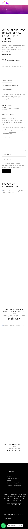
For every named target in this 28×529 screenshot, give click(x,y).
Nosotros (9, 476)
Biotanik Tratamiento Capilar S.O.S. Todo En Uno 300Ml (14, 311)
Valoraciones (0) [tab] (8, 90)
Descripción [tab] (7, 80)
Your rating (5, 133)
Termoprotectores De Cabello (16, 315)
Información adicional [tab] (10, 85)
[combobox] (14, 518)
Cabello (13, 66)
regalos (9, 480)
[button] (3, 525)
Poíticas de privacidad (14, 478)
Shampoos (20, 66)
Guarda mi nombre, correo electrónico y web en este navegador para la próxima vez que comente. (13, 165)
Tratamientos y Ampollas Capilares (14, 317)
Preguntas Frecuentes (14, 485)
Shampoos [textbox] (14, 518)
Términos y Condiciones (14, 483)
